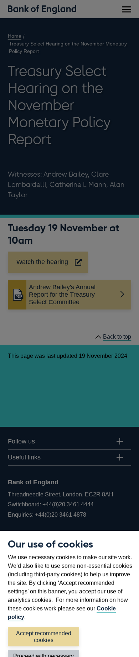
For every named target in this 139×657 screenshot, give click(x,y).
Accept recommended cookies (43, 636)
